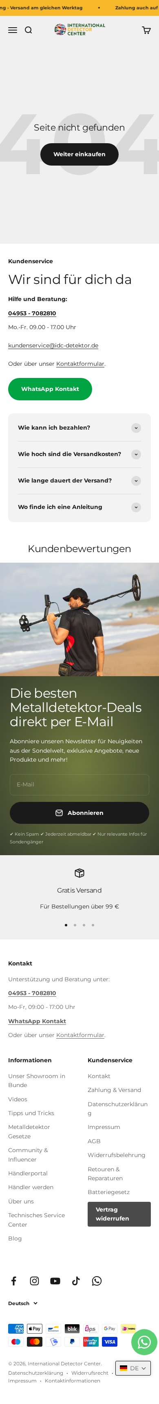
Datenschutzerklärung (118, 1108)
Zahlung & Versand (114, 1090)
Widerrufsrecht (89, 1373)
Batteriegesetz (109, 1192)
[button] (133, 1368)
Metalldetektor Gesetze (29, 1131)
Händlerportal (28, 1173)
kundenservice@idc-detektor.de (53, 345)
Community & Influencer (28, 1154)
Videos (17, 1099)
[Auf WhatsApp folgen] (96, 1280)
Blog (15, 1238)
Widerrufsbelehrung (117, 1155)
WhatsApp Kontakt (50, 389)
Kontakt (99, 1076)
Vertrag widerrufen (112, 1214)
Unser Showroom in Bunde (36, 1080)
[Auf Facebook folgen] (13, 1280)
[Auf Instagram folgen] (34, 1280)
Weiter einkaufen (79, 154)
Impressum (104, 1127)
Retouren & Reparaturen (105, 1174)
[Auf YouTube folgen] (55, 1280)
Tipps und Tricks (31, 1113)
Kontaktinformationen (72, 1381)
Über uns (21, 1201)
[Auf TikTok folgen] (76, 1280)
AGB (94, 1141)
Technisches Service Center (36, 1220)
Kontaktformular (80, 363)
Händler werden (30, 1187)
